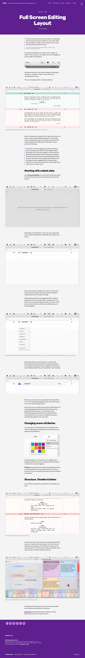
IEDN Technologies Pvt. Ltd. (11, 640)
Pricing (62, 3)
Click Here (22, 644)
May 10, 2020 (44, 28)
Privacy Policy (18, 654)
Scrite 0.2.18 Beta (33, 175)
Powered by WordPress (30, 654)
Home (49, 3)
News (45, 11)
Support (68, 3)
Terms (27, 644)
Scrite (4, 3)
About (74, 3)
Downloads (56, 3)
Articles (40, 11)
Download (27, 612)
